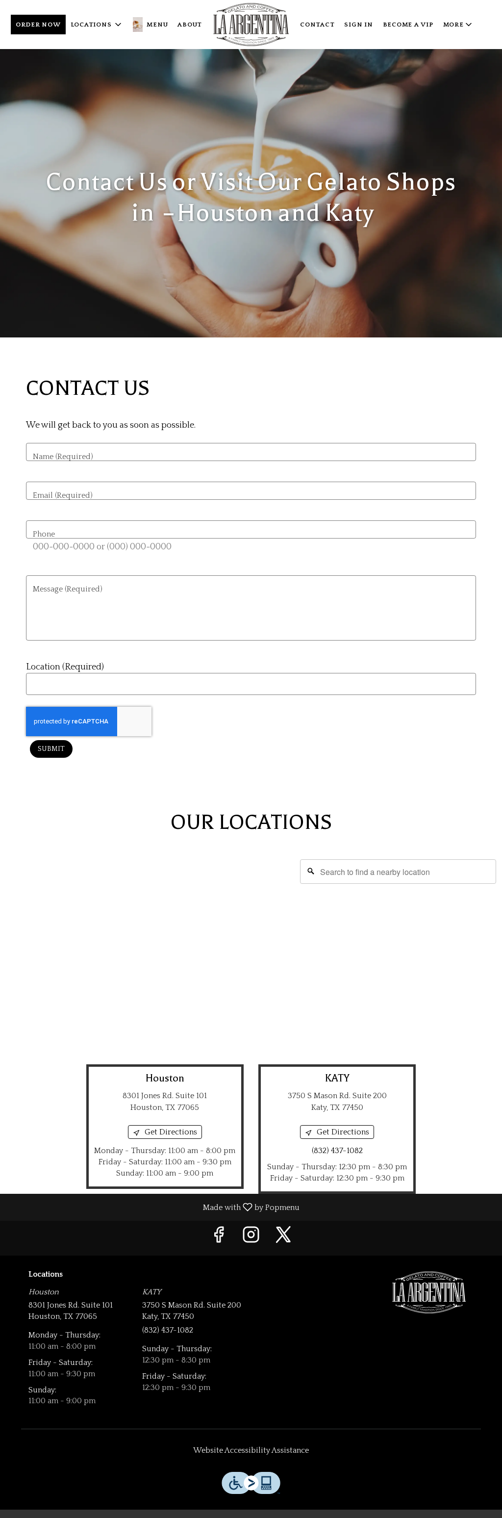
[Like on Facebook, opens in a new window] (218, 1238)
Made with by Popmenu (153, 1207)
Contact (317, 24)
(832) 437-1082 (167, 1330)
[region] (251, 951)
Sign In (358, 24)
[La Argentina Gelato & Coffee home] (251, 24)
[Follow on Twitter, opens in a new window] (283, 1238)
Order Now (38, 24)
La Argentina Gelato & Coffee (429, 1292)
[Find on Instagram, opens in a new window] (251, 1238)
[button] (97, 24)
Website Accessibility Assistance (251, 1450)
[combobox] (398, 871)
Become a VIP (408, 24)
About (189, 24)
